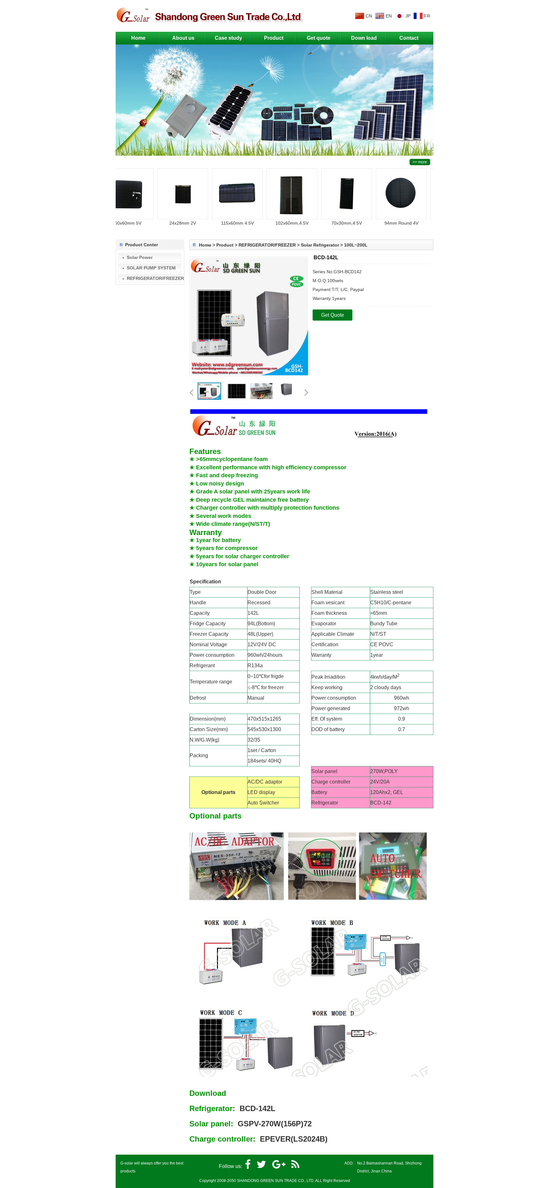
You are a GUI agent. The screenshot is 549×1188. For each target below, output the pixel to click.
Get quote (318, 38)
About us (183, 38)
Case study (228, 38)
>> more (420, 162)
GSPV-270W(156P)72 (275, 1123)
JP (407, 15)
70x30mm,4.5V (330, 223)
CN (369, 15)
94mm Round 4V (385, 223)
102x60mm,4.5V (275, 223)
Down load (364, 38)
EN (389, 15)
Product (273, 38)
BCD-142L (257, 1108)
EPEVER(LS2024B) (294, 1139)
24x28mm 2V (166, 223)
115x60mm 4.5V (221, 223)
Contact (408, 38)
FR (427, 15)
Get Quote (332, 315)
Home (138, 38)
